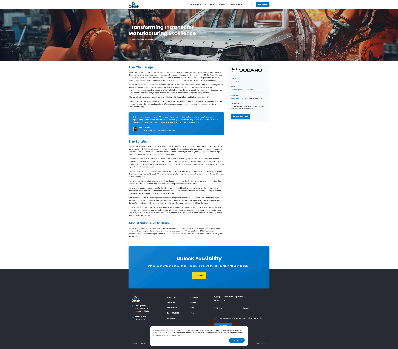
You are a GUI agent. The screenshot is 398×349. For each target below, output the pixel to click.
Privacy (258, 343)
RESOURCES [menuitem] (235, 4)
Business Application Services (242, 90)
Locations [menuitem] (194, 297)
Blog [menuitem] (192, 308)
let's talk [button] (199, 275)
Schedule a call (240, 116)
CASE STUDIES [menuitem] (173, 313)
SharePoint (235, 98)
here (224, 333)
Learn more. (181, 335)
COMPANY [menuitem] (221, 4)
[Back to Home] (134, 4)
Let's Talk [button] (262, 4)
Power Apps (244, 98)
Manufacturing (236, 81)
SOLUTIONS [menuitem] (194, 4)
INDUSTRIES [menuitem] (172, 308)
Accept (236, 340)
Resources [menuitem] (194, 302)
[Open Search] (252, 4)
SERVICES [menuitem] (208, 4)
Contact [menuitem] (193, 313)
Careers (263, 343)
